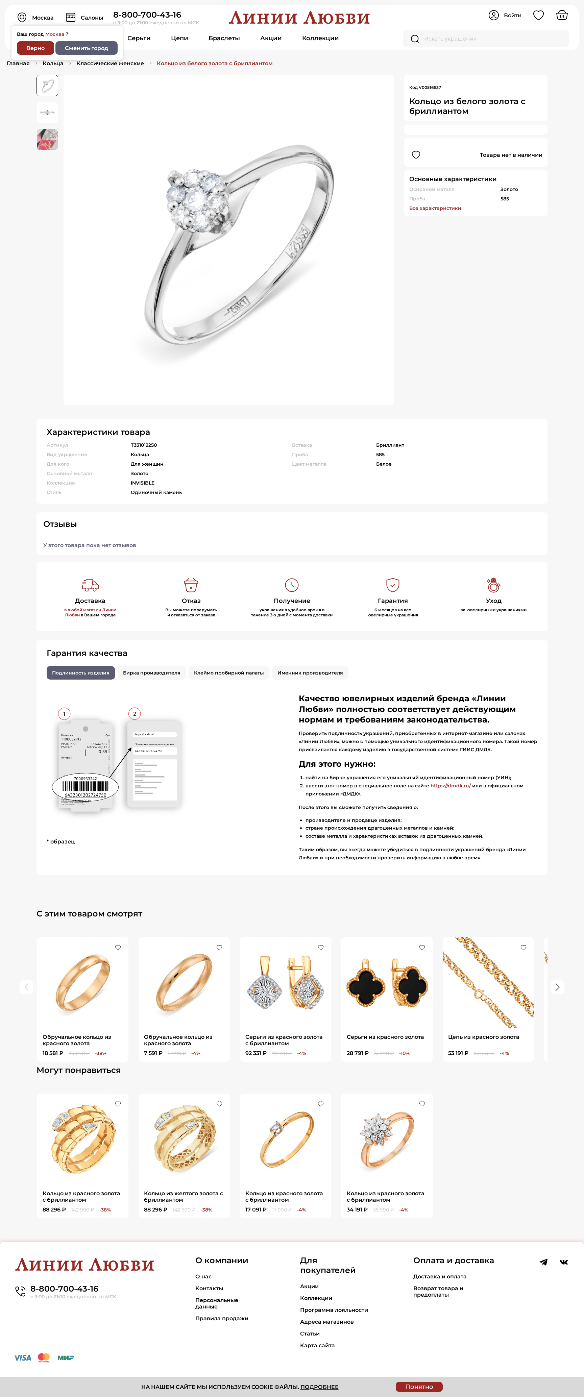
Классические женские (110, 63)
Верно (35, 48)
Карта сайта (317, 1345)
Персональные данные (216, 1303)
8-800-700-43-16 (147, 15)
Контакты (209, 1288)
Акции (271, 38)
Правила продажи (221, 1318)
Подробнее (319, 1387)
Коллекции (320, 38)
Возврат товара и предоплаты (438, 1291)
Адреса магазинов (327, 1322)
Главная (18, 63)
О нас (203, 1276)
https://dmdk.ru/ (451, 786)
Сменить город (86, 48)
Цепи (179, 38)
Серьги (139, 38)
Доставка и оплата (440, 1276)
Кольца (53, 63)
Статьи (310, 1333)
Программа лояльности (334, 1310)
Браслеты (224, 38)
